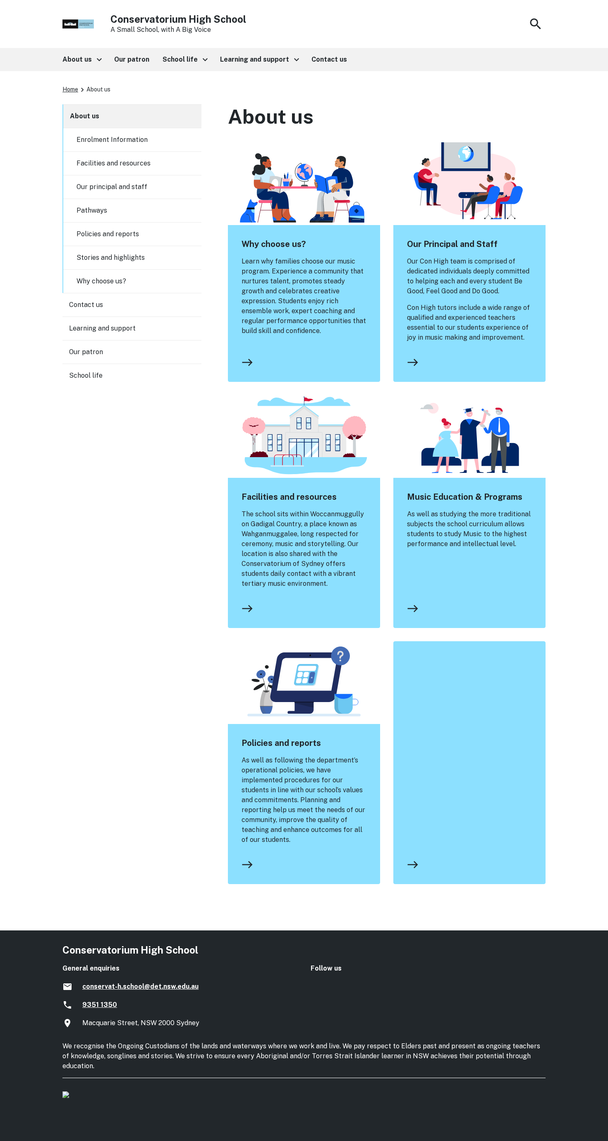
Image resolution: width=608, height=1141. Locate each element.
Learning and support (102, 328)
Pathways (92, 210)
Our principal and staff (112, 187)
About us (84, 116)
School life (86, 375)
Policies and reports (281, 743)
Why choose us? (274, 244)
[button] (82, 59)
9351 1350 (99, 1005)
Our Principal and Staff (452, 244)
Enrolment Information (112, 140)
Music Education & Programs (464, 497)
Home (70, 89)
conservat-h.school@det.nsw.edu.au (140, 986)
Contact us (86, 305)
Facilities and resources (289, 497)
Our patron (86, 352)
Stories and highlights (111, 257)
